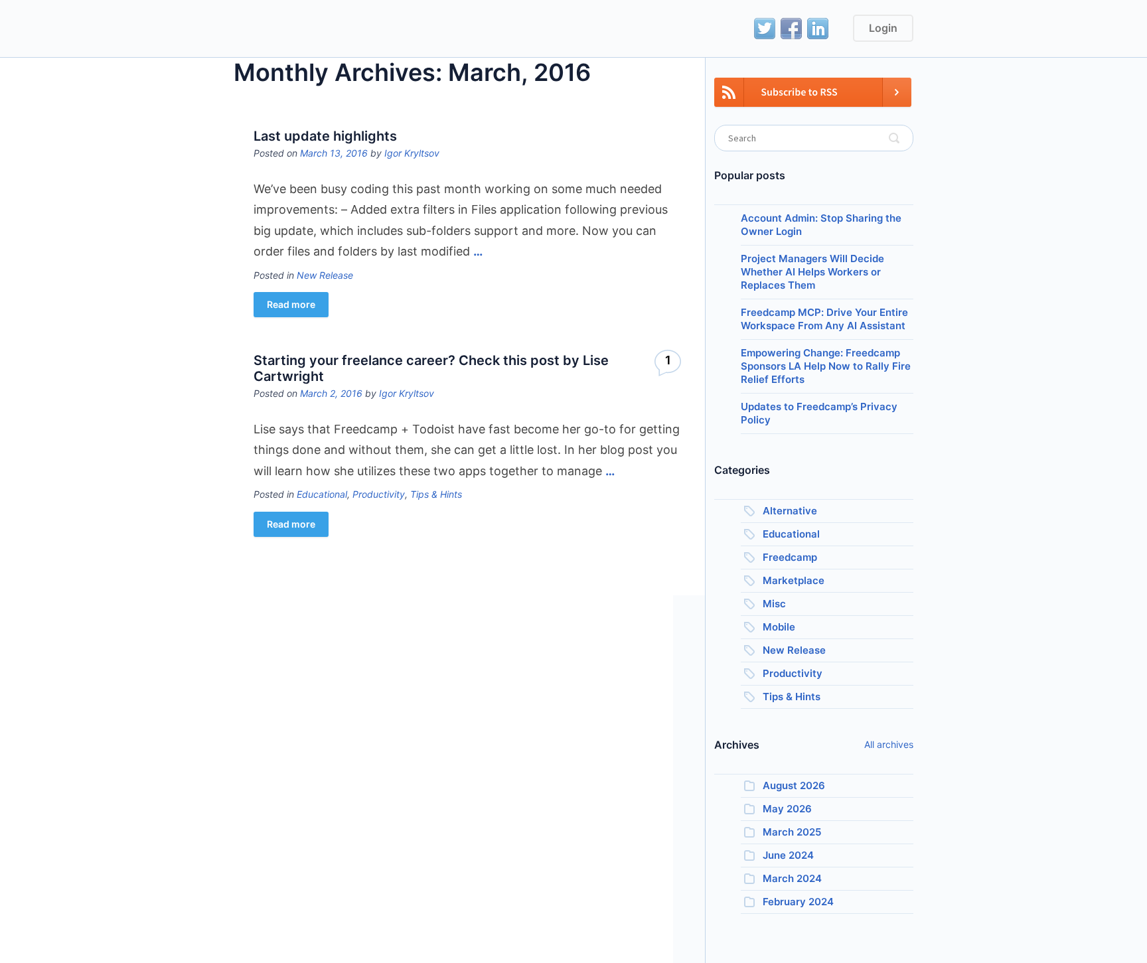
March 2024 (792, 878)
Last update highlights (325, 136)
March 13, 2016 (334, 153)
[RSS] (812, 100)
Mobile (779, 627)
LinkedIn (817, 28)
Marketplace (793, 580)
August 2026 (794, 785)
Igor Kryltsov (411, 153)
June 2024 (788, 855)
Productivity (378, 494)
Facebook (791, 28)
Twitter (764, 28)
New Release (325, 275)
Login (883, 28)
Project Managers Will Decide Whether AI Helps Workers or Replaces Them (812, 271)
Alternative (790, 510)
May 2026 (787, 808)
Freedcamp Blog (294, 30)
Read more (291, 304)
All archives (888, 744)
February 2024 (798, 901)
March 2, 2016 (331, 393)
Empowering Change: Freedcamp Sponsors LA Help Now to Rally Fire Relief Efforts (826, 366)
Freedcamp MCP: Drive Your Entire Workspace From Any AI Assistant (824, 319)
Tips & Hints (436, 494)
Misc (774, 603)
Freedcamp (790, 557)
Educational (322, 494)
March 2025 (792, 832)
